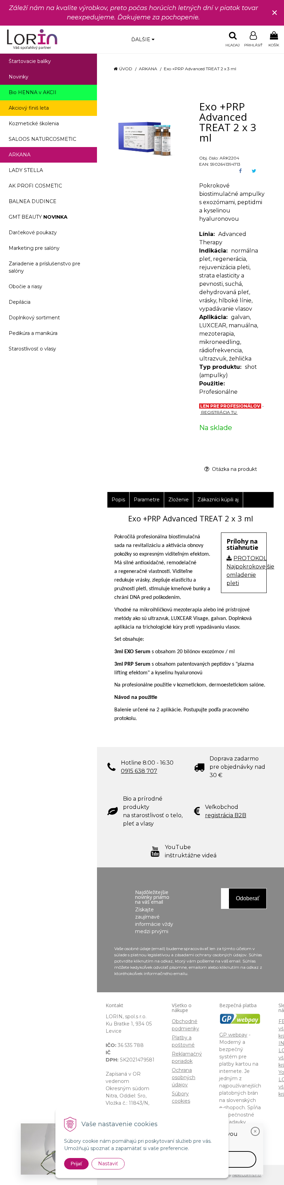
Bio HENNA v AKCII (32, 92)
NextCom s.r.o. (246, 1174)
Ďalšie (141, 39)
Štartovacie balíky (30, 61)
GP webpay (233, 1035)
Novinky (18, 77)
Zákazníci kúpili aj (218, 499)
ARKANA (148, 68)
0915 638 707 (139, 771)
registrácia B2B (225, 815)
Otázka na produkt (234, 469)
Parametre (147, 499)
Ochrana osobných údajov (183, 1077)
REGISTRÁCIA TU (219, 412)
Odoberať (247, 898)
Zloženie (178, 499)
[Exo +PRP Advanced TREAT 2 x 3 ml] (144, 135)
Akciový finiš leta (29, 108)
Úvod (125, 68)
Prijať (76, 1163)
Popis (118, 499)
